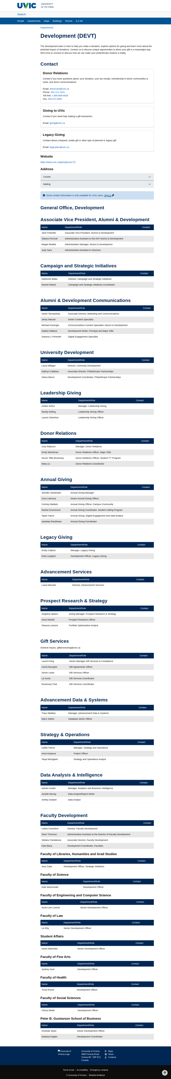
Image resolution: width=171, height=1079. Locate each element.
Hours (111, 1054)
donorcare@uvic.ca (59, 89)
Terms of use (68, 1070)
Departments (34, 21)
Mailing (46, 184)
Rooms (68, 21)
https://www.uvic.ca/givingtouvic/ (56, 162)
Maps (46, 21)
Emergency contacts (99, 1070)
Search (21, 14)
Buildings (57, 21)
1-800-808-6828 (60, 95)
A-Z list (79, 21)
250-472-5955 (55, 99)
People (20, 21)
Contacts (112, 1057)
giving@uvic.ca (57, 123)
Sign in (109, 195)
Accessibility (82, 1070)
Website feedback (97, 1075)
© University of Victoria (76, 1075)
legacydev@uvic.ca (59, 147)
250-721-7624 (58, 92)
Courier (47, 177)
